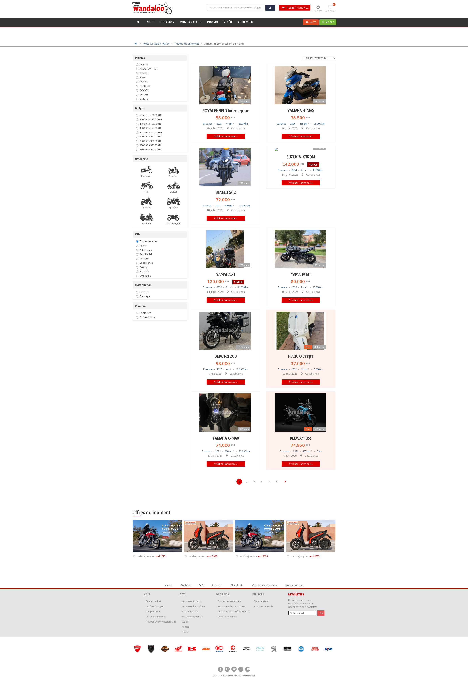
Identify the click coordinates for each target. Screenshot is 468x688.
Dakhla (144, 267)
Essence (144, 292)
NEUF (150, 22)
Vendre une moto (227, 616)
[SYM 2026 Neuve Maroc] (328, 649)
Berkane (144, 258)
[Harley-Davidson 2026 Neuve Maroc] (165, 649)
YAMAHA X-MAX (225, 437)
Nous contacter (294, 585)
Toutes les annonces (187, 43)
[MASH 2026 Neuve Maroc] (233, 649)
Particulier (145, 312)
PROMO (212, 22)
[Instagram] (227, 669)
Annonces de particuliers (231, 606)
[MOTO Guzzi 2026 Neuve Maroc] (246, 649)
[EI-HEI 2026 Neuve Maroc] (151, 649)
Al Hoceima (146, 250)
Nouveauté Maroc (191, 601)
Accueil (168, 585)
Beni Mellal (146, 254)
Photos (185, 626)
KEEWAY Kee (300, 437)
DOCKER (144, 90)
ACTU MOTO (246, 22)
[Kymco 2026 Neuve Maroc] (219, 649)
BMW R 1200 (226, 355)
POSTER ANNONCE (297, 7)
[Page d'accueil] (153, 8)
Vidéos (185, 632)
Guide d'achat (153, 601)
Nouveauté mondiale (193, 606)
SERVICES (258, 594)
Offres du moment (155, 616)
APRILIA (144, 64)
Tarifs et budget (154, 606)
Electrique (145, 296)
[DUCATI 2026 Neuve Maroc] (137, 649)
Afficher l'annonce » (226, 136)
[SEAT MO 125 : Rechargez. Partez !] (208, 537)
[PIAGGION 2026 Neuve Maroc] (301, 649)
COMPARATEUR (191, 22)
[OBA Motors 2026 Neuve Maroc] (260, 649)
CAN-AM (144, 81)
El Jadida (144, 271)
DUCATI (144, 94)
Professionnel (147, 317)
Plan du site (237, 585)
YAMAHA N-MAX (300, 110)
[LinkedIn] (240, 669)
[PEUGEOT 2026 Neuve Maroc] (274, 649)
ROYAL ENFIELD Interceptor (226, 110)
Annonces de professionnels (234, 611)
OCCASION (166, 22)
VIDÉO (228, 22)
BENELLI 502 (226, 192)
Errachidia (145, 275)
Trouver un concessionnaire (161, 621)
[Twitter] (234, 669)
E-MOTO (144, 98)
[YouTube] (247, 669)
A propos (217, 585)
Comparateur (152, 611)
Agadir (143, 245)
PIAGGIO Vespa (300, 355)
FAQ (201, 585)
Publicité (185, 585)
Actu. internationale (192, 616)
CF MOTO (145, 86)
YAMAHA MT (301, 273)
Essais (185, 621)
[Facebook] (220, 669)
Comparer (330, 7)
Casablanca (146, 262)
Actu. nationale (190, 611)
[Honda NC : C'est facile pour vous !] (157, 537)
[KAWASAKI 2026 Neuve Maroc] (192, 649)
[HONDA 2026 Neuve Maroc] (178, 649)
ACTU (183, 594)
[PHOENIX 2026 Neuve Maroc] (287, 649)
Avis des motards (263, 606)
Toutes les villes (148, 241)
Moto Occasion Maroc (156, 43)
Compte (318, 10)
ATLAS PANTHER (148, 68)
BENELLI (144, 73)
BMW (142, 77)
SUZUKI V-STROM (300, 156)
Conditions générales (264, 585)
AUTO (313, 22)
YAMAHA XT (225, 273)
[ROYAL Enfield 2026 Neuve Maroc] (315, 649)
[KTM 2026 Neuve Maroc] (205, 649)
